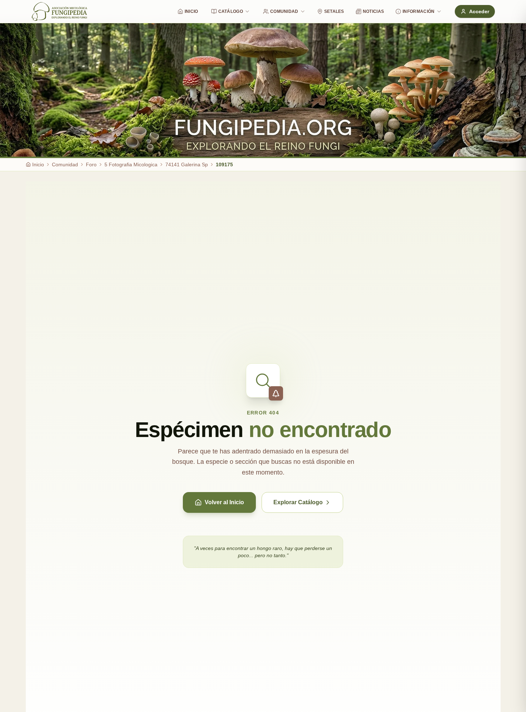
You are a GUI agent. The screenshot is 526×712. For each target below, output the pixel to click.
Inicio (191, 11)
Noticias (373, 11)
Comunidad (284, 11)
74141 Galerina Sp (186, 164)
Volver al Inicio (224, 502)
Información (418, 11)
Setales (334, 11)
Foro (91, 164)
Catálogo (230, 11)
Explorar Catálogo (298, 502)
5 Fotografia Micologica (130, 164)
